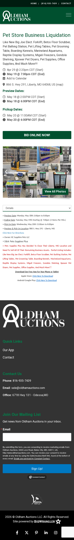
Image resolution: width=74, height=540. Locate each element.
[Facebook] (17, 533)
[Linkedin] (46, 533)
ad (56, 280)
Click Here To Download (43, 276)
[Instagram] (55, 533)
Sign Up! (37, 469)
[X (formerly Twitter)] (27, 533)
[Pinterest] (36, 533)
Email (6, 429)
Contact (66, 3)
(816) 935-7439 (49, 3)
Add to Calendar (17, 78)
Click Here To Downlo (45, 280)
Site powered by (23, 521)
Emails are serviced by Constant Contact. (32, 458)
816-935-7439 (22, 380)
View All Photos (55, 191)
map (59, 84)
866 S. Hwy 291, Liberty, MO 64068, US (30, 84)
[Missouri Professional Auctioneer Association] (37, 499)
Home (34, 3)
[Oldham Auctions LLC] (16, 15)
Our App (8, 350)
